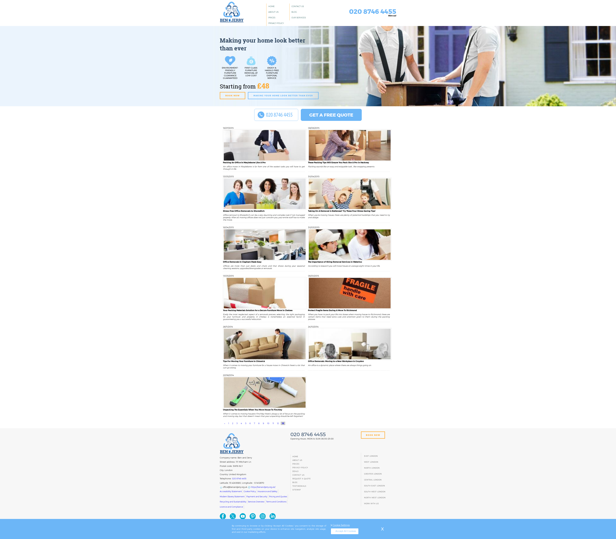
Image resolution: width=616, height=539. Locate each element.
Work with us (371, 504)
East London (371, 456)
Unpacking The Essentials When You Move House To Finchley (252, 410)
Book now (232, 95)
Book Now (373, 435)
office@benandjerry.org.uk (234, 487)
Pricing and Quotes (278, 496)
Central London (373, 480)
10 (268, 423)
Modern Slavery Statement (232, 496)
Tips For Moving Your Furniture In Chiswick (244, 361)
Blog (294, 12)
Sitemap (296, 490)
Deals (295, 471)
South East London (374, 486)
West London (371, 462)
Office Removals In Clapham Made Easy (242, 262)
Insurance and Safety (267, 491)
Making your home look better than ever (283, 95)
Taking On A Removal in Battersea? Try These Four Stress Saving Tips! (341, 211)
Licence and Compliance (231, 507)
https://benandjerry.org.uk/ (262, 487)
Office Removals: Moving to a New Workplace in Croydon (336, 361)
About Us (273, 12)
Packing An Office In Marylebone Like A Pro (244, 162)
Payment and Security (256, 496)
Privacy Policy (276, 23)
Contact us (297, 6)
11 (273, 423)
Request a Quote (301, 479)
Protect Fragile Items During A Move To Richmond (332, 310)
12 (278, 423)
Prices (271, 17)
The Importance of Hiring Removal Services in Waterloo (335, 262)
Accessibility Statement (231, 491)
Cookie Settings (341, 525)
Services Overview (256, 501)
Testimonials (299, 486)
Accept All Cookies (345, 531)
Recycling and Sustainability (233, 501)
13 (283, 423)
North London (372, 468)
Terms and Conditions (276, 501)
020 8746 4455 (372, 11)
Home (271, 6)
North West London (375, 498)
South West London (374, 492)
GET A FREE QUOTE (331, 115)
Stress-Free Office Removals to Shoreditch (244, 211)
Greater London (373, 474)
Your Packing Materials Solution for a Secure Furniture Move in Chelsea (257, 310)
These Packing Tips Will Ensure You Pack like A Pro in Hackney (338, 162)
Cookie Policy (250, 491)
